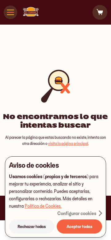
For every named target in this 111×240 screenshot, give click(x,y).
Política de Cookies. (43, 206)
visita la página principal (68, 143)
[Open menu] (10, 12)
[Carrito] (99, 12)
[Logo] (31, 12)
